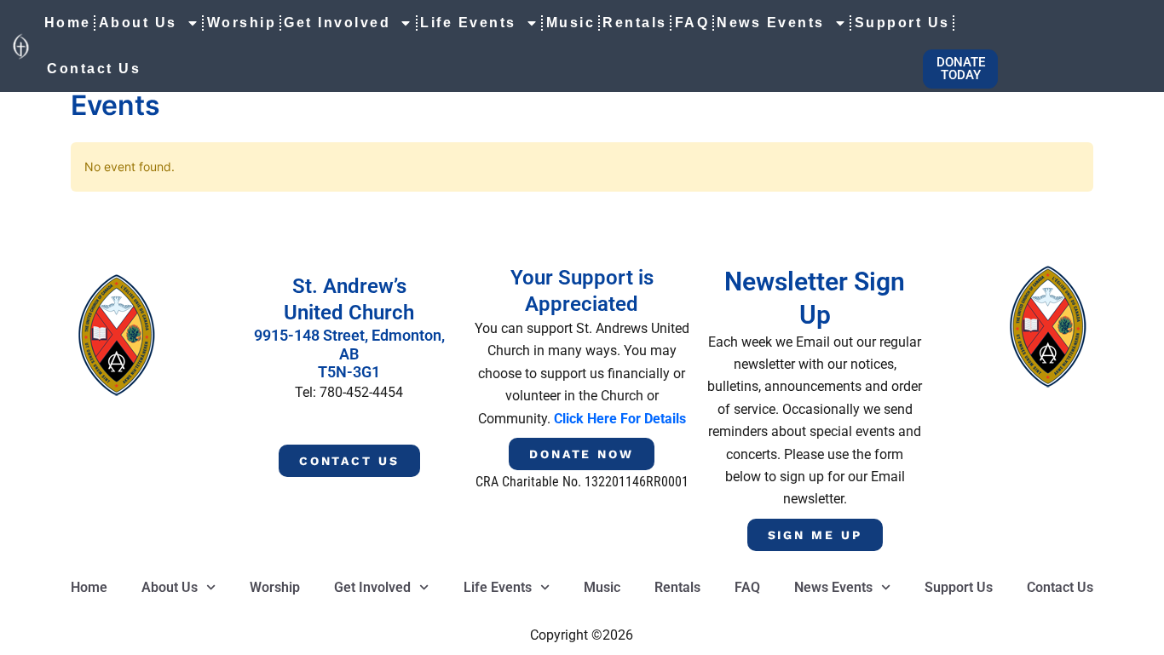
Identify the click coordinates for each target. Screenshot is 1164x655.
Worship (242, 22)
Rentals (634, 22)
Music (571, 22)
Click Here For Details (620, 419)
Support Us (902, 22)
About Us (138, 22)
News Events (771, 22)
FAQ (692, 22)
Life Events (468, 22)
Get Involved (337, 22)
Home (67, 22)
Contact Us (94, 68)
